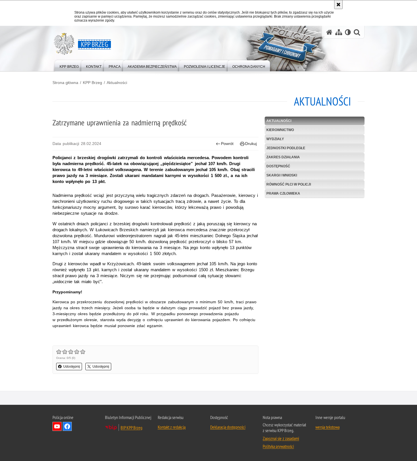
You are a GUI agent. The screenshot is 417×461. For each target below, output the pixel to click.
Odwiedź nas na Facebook (67, 426)
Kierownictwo (280, 130)
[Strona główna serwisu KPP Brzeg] (329, 32)
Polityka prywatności (278, 446)
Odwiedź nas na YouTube (57, 426)
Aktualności (117, 82)
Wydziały (275, 139)
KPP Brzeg (92, 82)
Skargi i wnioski (281, 175)
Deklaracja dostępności (227, 427)
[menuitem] (69, 65)
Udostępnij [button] (71, 367)
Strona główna (65, 82)
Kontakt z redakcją (172, 427)
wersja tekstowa (327, 427)
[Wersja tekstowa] (348, 32)
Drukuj (251, 143)
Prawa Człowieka (283, 193)
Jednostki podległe (285, 148)
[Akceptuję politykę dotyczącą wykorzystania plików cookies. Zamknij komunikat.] (338, 4)
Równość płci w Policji (288, 184)
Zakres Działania (283, 157)
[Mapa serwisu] (338, 32)
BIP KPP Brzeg (131, 427)
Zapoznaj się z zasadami (281, 438)
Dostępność (278, 166)
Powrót (227, 143)
